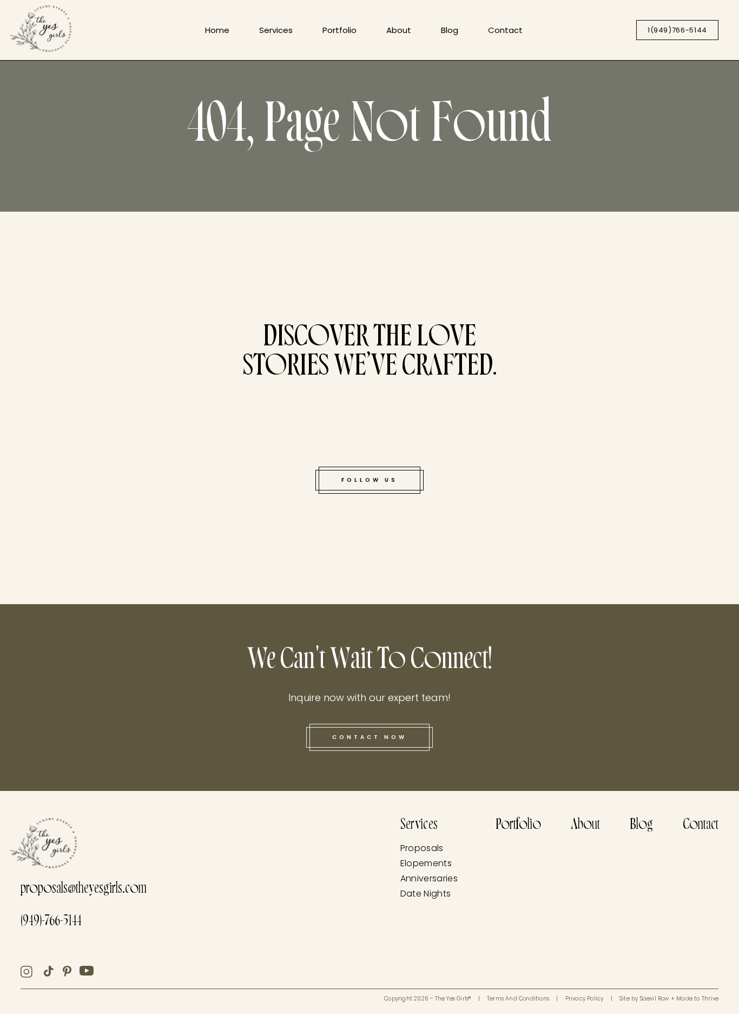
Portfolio (339, 30)
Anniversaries (429, 878)
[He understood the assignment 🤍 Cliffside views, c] (506, 542)
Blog (449, 30)
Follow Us (369, 480)
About (398, 30)
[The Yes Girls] (40, 30)
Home (217, 30)
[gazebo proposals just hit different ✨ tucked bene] (49, 490)
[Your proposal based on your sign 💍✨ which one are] (690, 261)
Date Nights (425, 893)
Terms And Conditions (518, 999)
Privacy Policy (584, 999)
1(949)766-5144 (677, 30)
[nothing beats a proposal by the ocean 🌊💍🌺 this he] (79, 309)
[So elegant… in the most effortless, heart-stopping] (660, 423)
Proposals (422, 848)
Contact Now (369, 737)
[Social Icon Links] (32, 972)
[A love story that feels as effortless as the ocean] (234, 441)
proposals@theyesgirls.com (84, 890)
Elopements (426, 863)
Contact (505, 30)
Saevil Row (654, 999)
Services (276, 30)
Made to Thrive (697, 999)
